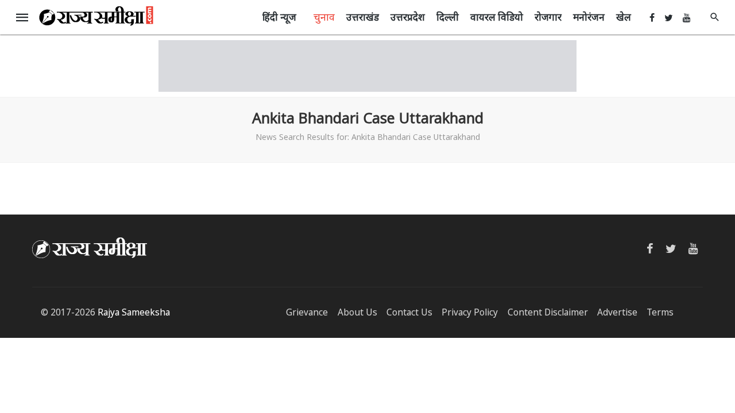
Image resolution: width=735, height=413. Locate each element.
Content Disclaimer (548, 312)
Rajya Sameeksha (134, 312)
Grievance (307, 312)
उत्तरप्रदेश (407, 17)
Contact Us (409, 312)
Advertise (617, 312)
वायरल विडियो (496, 17)
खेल (623, 17)
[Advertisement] (367, 66)
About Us (357, 312)
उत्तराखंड (362, 17)
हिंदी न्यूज (279, 17)
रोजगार (548, 17)
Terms (660, 312)
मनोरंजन (589, 17)
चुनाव (324, 17)
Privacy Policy (470, 312)
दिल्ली (447, 17)
